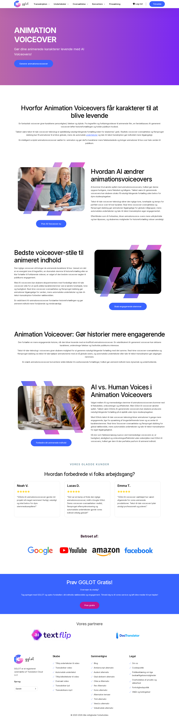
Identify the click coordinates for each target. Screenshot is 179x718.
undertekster (92, 135)
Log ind (139, 4)
